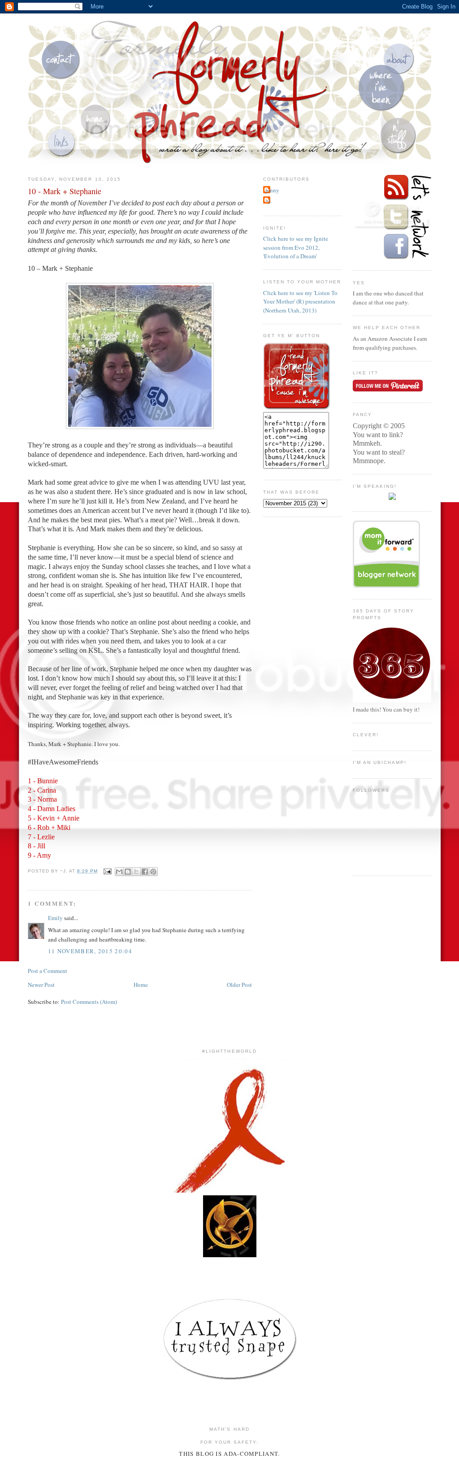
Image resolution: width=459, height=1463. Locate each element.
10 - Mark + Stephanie (64, 191)
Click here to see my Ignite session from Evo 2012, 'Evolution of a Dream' (295, 247)
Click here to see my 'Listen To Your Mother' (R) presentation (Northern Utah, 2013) (300, 301)
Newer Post (41, 985)
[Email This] (119, 871)
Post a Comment (47, 971)
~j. (268, 200)
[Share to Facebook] (144, 871)
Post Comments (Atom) (89, 1002)
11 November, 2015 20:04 (90, 951)
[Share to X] (136, 871)
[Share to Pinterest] (153, 871)
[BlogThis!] (127, 871)
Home (141, 985)
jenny (272, 190)
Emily (55, 918)
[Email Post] (107, 870)
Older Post (239, 985)
